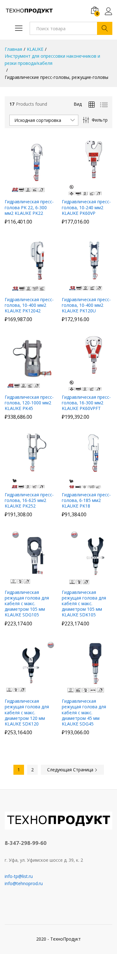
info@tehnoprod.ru (24, 883)
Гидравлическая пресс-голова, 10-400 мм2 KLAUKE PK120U (86, 305)
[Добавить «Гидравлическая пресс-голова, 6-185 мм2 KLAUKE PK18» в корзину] (86, 484)
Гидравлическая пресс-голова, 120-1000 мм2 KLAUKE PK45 (29, 402)
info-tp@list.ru (19, 876)
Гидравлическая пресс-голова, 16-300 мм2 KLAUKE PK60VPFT (86, 402)
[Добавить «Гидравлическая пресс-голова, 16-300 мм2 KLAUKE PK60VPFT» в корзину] (86, 387)
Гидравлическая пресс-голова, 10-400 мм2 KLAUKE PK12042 (29, 305)
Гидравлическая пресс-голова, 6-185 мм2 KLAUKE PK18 (86, 500)
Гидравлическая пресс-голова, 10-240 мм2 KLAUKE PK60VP (86, 207)
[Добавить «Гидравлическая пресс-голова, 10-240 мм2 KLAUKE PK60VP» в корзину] (86, 191)
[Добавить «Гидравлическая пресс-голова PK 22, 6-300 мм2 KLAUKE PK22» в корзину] (29, 191)
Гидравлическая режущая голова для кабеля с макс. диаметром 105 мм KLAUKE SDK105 (84, 604)
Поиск (104, 28)
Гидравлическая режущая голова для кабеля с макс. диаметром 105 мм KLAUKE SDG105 (27, 604)
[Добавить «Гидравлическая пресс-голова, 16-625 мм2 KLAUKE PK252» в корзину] (29, 484)
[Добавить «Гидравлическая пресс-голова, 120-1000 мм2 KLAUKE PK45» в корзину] (29, 387)
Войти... (108, 15)
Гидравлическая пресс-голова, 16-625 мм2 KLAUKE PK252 (29, 500)
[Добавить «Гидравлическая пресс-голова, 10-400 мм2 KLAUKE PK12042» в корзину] (29, 289)
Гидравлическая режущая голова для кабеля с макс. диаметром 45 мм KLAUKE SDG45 (84, 712)
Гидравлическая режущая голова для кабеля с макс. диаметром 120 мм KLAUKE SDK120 (27, 712)
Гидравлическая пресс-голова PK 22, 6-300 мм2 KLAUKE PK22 (29, 207)
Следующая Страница (71, 770)
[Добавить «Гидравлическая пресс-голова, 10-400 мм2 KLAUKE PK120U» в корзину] (86, 289)
